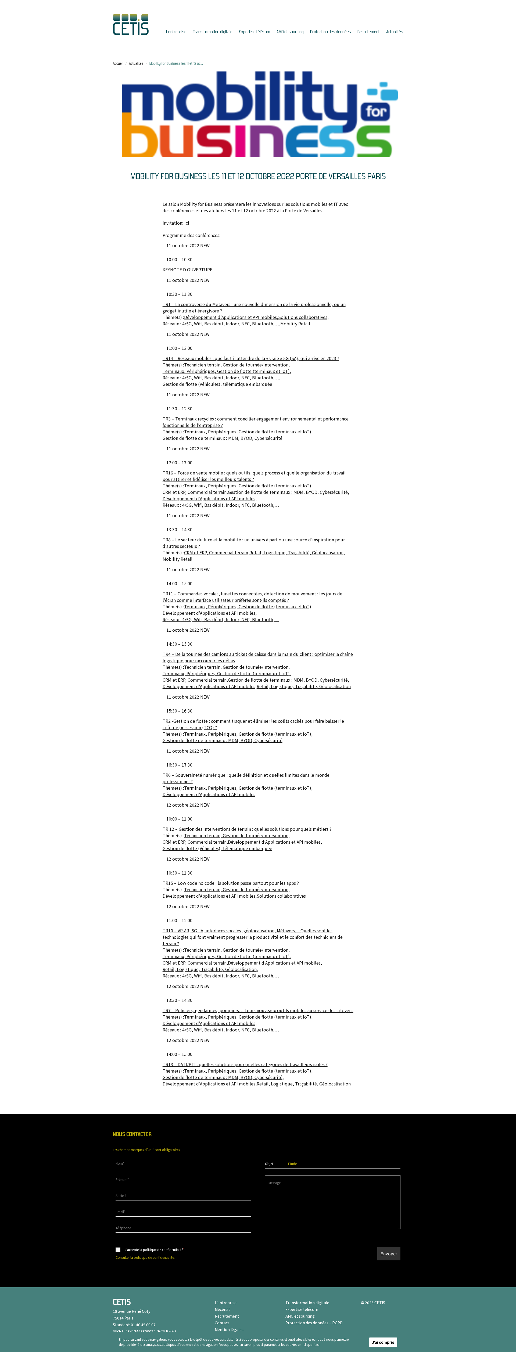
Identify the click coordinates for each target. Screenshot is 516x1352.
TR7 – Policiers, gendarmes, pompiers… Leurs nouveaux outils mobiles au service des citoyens (258, 1010)
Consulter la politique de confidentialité (145, 1257)
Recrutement (368, 31)
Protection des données (330, 31)
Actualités (394, 31)
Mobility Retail (295, 323)
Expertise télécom (254, 31)
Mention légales (229, 1329)
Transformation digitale (212, 31)
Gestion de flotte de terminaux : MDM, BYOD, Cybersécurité (222, 438)
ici (186, 223)
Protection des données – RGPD (314, 1322)
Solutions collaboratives (302, 317)
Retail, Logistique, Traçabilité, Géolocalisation (296, 552)
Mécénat (222, 1309)
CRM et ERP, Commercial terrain (195, 492)
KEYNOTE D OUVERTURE (187, 269)
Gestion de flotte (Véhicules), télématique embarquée (217, 384)
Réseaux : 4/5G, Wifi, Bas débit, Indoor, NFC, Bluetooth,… (221, 323)
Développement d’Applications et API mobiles (230, 317)
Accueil (118, 63)
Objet (269, 1163)
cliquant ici (311, 1344)
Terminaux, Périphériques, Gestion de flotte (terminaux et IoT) (226, 371)
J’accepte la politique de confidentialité (155, 1249)
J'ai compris (383, 1342)
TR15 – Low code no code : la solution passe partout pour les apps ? (231, 883)
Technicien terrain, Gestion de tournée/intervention (236, 364)
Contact (222, 1322)
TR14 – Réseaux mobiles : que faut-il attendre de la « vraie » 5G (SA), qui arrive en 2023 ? (251, 358)
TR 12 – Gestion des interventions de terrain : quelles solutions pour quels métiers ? (247, 829)
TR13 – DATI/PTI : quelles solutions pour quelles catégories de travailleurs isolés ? (245, 1064)
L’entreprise (176, 31)
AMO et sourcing (290, 31)
